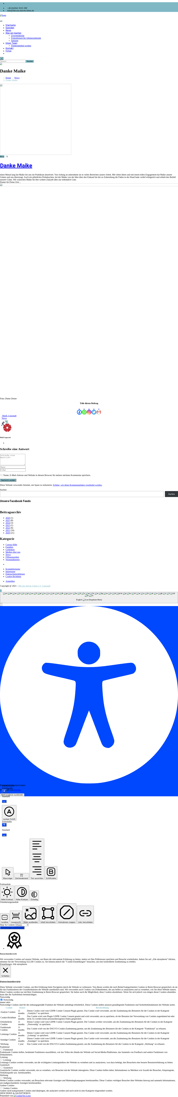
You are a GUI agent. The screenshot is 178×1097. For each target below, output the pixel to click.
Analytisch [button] (4, 1065)
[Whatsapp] (84, 410)
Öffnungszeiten (12, 557)
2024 (8, 523)
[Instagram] (89, 410)
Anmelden (10, 581)
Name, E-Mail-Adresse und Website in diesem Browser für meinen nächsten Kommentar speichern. (47, 475)
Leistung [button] (4, 1057)
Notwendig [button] (5, 997)
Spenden (10, 27)
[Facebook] (79, 410)
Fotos (8, 51)
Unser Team (11, 43)
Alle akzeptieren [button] (20, 964)
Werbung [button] (4, 1075)
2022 (8, 528)
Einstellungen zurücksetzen (12, 928)
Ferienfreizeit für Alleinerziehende (26, 38)
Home (8, 78)
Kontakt (9, 48)
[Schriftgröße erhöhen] (4, 791)
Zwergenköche (17, 35)
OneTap (17, 790)
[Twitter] (94, 410)
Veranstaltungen (13, 559)
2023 (8, 525)
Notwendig (8, 1000)
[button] (1, 604)
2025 (8, 520)
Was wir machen (13, 33)
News (8, 30)
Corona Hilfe (11, 544)
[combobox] (89, 597)
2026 (8, 518)
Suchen (3, 490)
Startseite (11, 25)
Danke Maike (16, 165)
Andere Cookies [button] (7, 1085)
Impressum (10, 571)
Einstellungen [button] (6, 964)
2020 (8, 533)
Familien (9, 547)
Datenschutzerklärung (15, 574)
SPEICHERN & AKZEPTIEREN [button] (15, 1093)
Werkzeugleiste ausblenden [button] (12, 795)
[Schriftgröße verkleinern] (4, 801)
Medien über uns (13, 552)
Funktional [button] (4, 1047)
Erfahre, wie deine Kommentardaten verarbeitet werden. (77, 485)
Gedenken (10, 549)
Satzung (14, 40)
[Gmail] (98, 410)
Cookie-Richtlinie (13, 576)
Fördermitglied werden (21, 45)
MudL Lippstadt (9, 416)
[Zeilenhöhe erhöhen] (4, 825)
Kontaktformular (13, 569)
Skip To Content (7, 925)
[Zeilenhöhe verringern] (4, 834)
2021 (8, 530)
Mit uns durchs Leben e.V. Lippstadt (34, 586)
